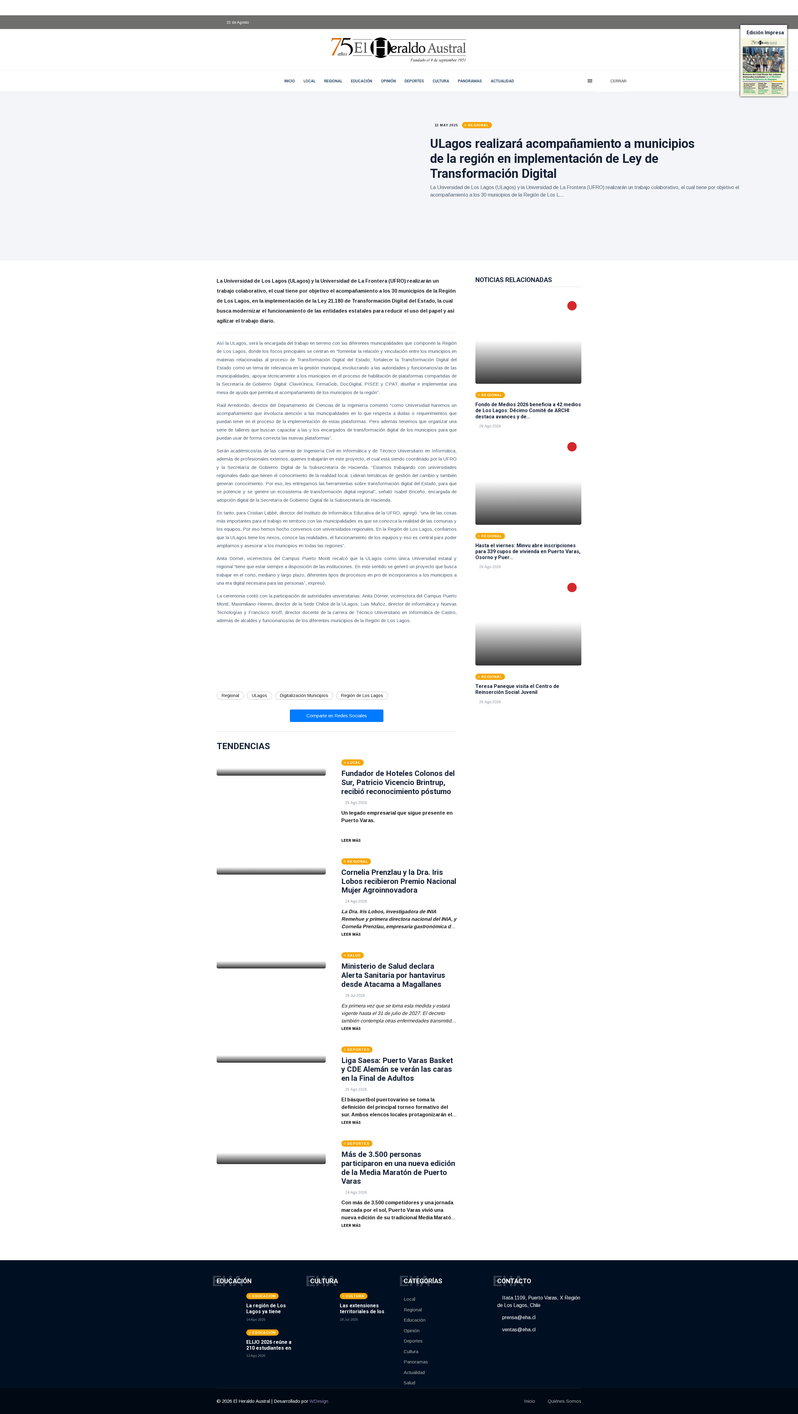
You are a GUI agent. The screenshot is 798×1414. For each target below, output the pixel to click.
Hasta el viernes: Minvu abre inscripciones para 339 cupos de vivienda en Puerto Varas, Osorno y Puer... (527, 551)
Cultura (441, 81)
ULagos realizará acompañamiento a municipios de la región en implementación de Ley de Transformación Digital (562, 158)
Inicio (529, 1401)
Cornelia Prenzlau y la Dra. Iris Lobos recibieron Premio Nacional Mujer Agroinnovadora (398, 881)
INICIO (289, 81)
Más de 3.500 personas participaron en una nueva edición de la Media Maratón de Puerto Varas (398, 1168)
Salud (409, 1382)
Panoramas (470, 81)
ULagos (259, 695)
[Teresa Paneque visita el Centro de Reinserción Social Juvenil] (528, 622)
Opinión (388, 81)
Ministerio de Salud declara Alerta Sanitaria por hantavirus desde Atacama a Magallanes (393, 975)
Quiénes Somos (564, 1401)
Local (309, 81)
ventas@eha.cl (518, 1329)
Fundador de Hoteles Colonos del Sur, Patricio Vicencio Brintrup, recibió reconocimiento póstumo (398, 782)
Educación (361, 81)
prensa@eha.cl (518, 1317)
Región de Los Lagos (362, 695)
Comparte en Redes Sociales (336, 715)
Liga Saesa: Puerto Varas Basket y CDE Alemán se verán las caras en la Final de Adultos (397, 1069)
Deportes (414, 81)
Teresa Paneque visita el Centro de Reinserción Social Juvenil (517, 689)
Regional (333, 81)
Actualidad (502, 81)
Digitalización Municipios (304, 695)
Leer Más (351, 840)
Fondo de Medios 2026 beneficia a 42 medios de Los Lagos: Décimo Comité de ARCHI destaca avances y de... (528, 410)
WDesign (319, 1401)
